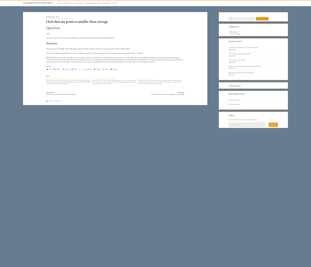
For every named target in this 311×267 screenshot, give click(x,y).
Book (59, 3)
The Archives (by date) (234, 100)
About (114, 3)
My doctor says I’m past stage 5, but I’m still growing (241, 72)
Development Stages (93, 3)
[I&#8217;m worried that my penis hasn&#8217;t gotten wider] (115, 81)
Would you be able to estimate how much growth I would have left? (245, 66)
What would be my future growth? (237, 60)
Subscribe (273, 124)
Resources (107, 3)
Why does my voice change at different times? (240, 54)
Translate (238, 33)
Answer (51, 101)
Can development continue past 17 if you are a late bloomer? (243, 47)
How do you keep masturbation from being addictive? (61, 94)
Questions (67, 3)
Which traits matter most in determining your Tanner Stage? (167, 94)
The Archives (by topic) (234, 104)
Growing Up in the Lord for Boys (37, 3)
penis (59, 101)
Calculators (78, 3)
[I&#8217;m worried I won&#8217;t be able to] (161, 81)
